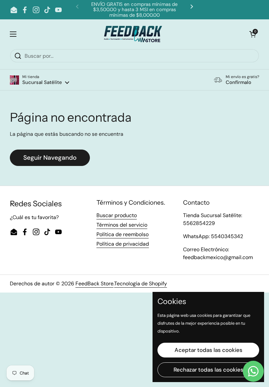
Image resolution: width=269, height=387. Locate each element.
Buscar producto (116, 215)
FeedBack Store (94, 283)
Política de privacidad (122, 243)
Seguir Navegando (49, 157)
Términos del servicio (121, 224)
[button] (39, 80)
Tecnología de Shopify (140, 283)
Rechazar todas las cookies (208, 369)
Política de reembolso (122, 234)
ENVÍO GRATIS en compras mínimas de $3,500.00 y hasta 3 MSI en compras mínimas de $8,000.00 (134, 10)
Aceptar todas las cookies (208, 350)
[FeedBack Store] (133, 34)
